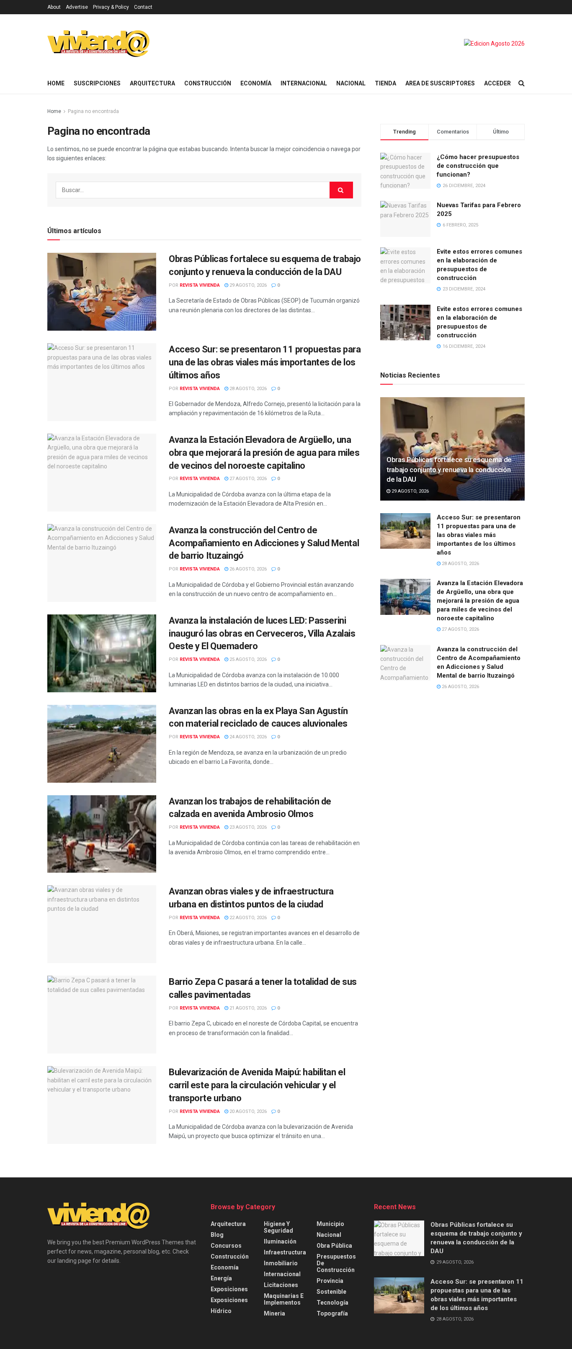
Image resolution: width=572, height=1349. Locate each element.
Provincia (330, 1280)
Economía (255, 83)
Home (55, 83)
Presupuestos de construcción (336, 1263)
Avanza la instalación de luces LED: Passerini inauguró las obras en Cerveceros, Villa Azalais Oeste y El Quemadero (262, 633)
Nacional (351, 83)
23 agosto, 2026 (247, 827)
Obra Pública (334, 1245)
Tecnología (332, 1302)
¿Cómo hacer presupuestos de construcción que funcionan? (478, 165)
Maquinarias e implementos (284, 1299)
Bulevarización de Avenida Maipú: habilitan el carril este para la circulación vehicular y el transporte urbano (257, 1085)
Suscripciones (97, 83)
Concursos (226, 1245)
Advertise (77, 7)
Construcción (207, 83)
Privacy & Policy (111, 7)
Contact (143, 7)
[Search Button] (521, 83)
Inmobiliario (281, 1263)
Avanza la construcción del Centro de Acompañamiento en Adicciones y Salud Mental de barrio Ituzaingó (264, 543)
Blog (217, 1234)
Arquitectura (152, 83)
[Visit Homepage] (98, 43)
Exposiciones (229, 1289)
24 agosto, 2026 (247, 737)
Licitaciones (281, 1285)
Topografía (332, 1313)
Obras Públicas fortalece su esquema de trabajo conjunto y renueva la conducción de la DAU (449, 469)
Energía (221, 1278)
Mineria (274, 1313)
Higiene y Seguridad (278, 1227)
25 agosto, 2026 (247, 659)
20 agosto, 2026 (247, 1111)
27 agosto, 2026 (247, 478)
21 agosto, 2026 (247, 1008)
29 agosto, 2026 (247, 285)
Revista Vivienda (200, 285)
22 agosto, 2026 (247, 917)
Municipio (330, 1224)
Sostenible (331, 1291)
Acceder (497, 83)
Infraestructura (285, 1252)
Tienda (385, 83)
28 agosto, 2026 (247, 388)
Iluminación (280, 1241)
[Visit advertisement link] (494, 44)
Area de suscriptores (440, 83)
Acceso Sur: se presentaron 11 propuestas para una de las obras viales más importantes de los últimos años (265, 362)
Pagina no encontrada (93, 111)
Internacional (304, 83)
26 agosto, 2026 (247, 569)
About (54, 7)
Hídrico (221, 1311)
